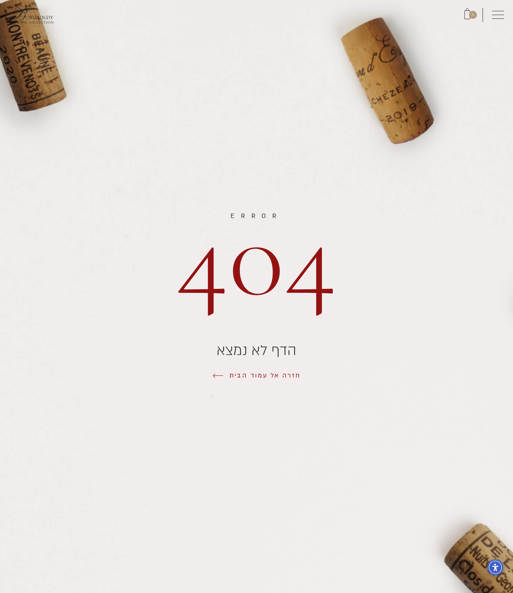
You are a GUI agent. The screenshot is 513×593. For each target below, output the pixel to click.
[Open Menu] (498, 15)
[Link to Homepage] (32, 15)
